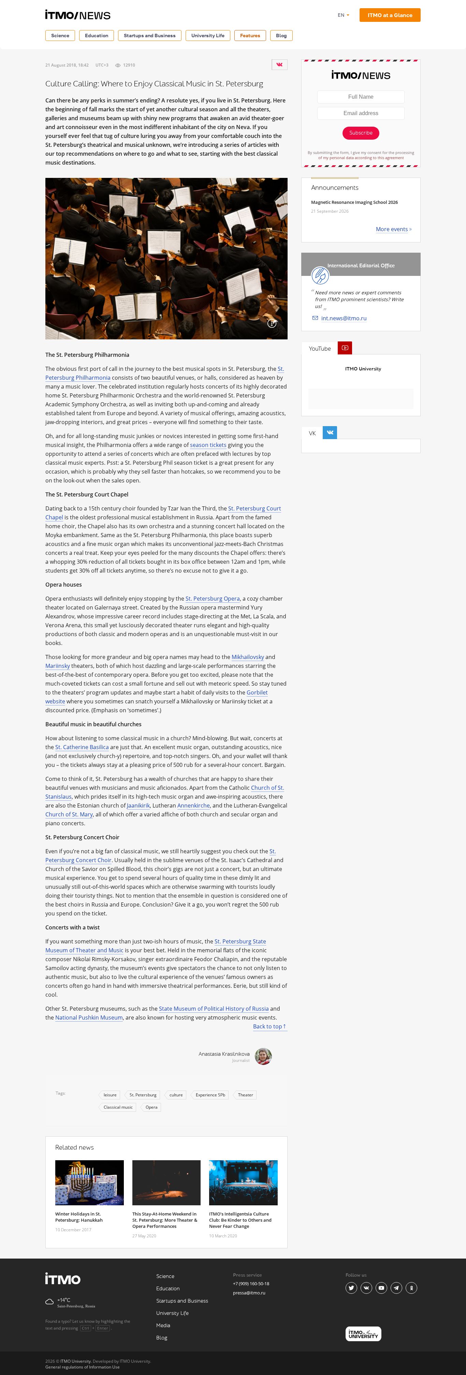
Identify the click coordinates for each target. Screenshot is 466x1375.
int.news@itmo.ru (344, 318)
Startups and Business (150, 35)
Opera (152, 1107)
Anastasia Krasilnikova (224, 1054)
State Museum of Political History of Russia (214, 1008)
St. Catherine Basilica (82, 747)
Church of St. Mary (69, 814)
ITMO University (363, 369)
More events (392, 229)
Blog (281, 35)
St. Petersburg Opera (213, 598)
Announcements (335, 188)
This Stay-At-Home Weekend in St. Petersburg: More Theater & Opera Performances (165, 1220)
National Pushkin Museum (89, 1017)
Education (96, 35)
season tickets (208, 445)
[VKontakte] (279, 64)
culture (176, 1095)
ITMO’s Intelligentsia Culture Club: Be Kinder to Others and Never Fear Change (240, 1220)
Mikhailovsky (248, 657)
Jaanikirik (138, 805)
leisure (110, 1095)
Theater (245, 1095)
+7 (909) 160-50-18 (251, 1283)
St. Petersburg (143, 1095)
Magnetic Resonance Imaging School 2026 (354, 202)
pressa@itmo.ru (249, 1293)
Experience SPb (210, 1095)
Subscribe (361, 133)
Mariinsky (57, 666)
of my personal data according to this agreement (361, 157)
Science (60, 35)
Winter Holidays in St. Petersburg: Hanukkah (79, 1217)
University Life (207, 35)
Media (163, 1325)
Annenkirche (193, 805)
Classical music (118, 1107)
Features (250, 35)
